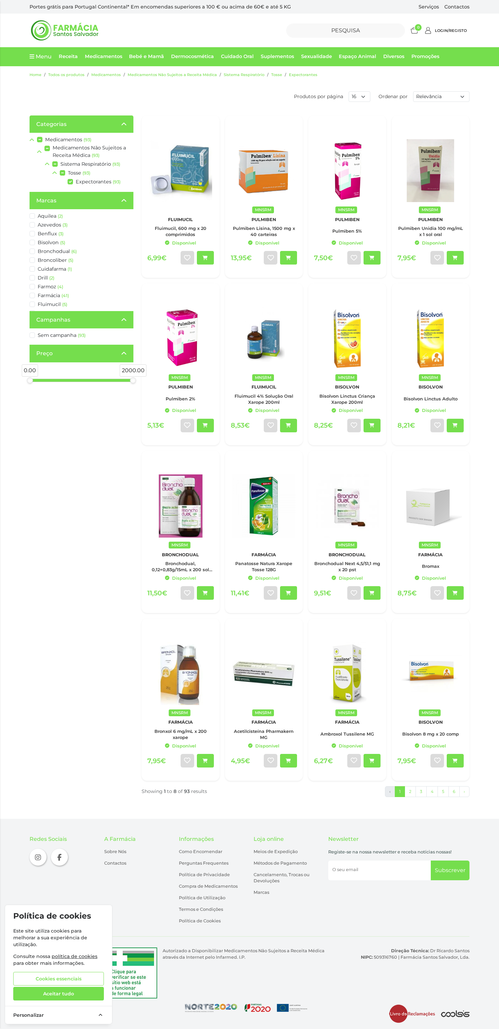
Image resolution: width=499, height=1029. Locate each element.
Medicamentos (103, 56)
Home (35, 74)
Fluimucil (52, 304)
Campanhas (53, 320)
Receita (68, 56)
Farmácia (53, 295)
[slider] (30, 380)
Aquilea (50, 216)
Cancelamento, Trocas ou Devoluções (282, 877)
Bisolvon (51, 242)
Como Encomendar (200, 851)
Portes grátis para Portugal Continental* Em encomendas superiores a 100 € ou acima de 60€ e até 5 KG (160, 7)
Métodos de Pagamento (280, 863)
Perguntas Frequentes (203, 863)
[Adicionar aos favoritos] (187, 258)
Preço (44, 353)
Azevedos (53, 225)
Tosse (276, 74)
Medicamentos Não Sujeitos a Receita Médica (172, 74)
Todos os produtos (66, 74)
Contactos (456, 7)
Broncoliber (55, 260)
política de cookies (74, 956)
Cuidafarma (55, 269)
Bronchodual (57, 251)
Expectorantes (303, 74)
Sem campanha (62, 335)
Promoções (425, 56)
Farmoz (50, 287)
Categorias (51, 124)
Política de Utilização (202, 897)
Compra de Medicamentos (208, 886)
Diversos (393, 56)
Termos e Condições (201, 909)
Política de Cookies (200, 920)
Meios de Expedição (276, 851)
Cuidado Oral (237, 56)
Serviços (429, 7)
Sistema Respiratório (244, 74)
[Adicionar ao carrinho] (205, 258)
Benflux (50, 234)
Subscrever (450, 870)
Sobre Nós (115, 851)
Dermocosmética (192, 56)
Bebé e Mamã (146, 56)
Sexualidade (316, 56)
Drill (46, 278)
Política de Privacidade (204, 874)
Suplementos (277, 56)
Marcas (46, 200)
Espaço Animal (357, 56)
